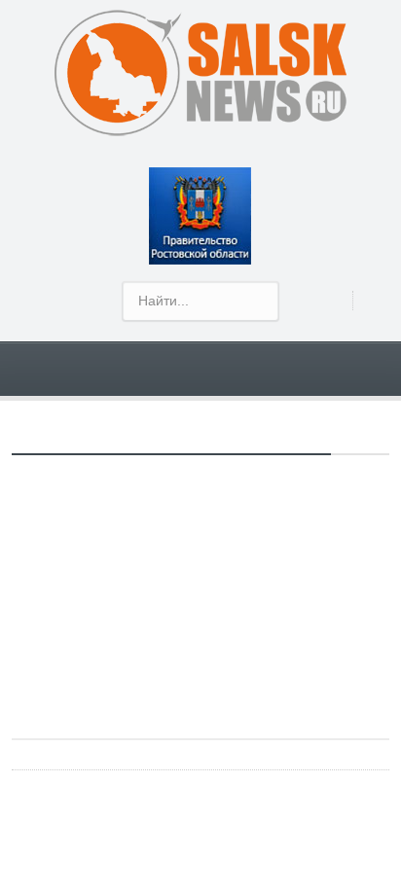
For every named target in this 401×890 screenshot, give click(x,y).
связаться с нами (174, 592)
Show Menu (211, 367)
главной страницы (276, 653)
